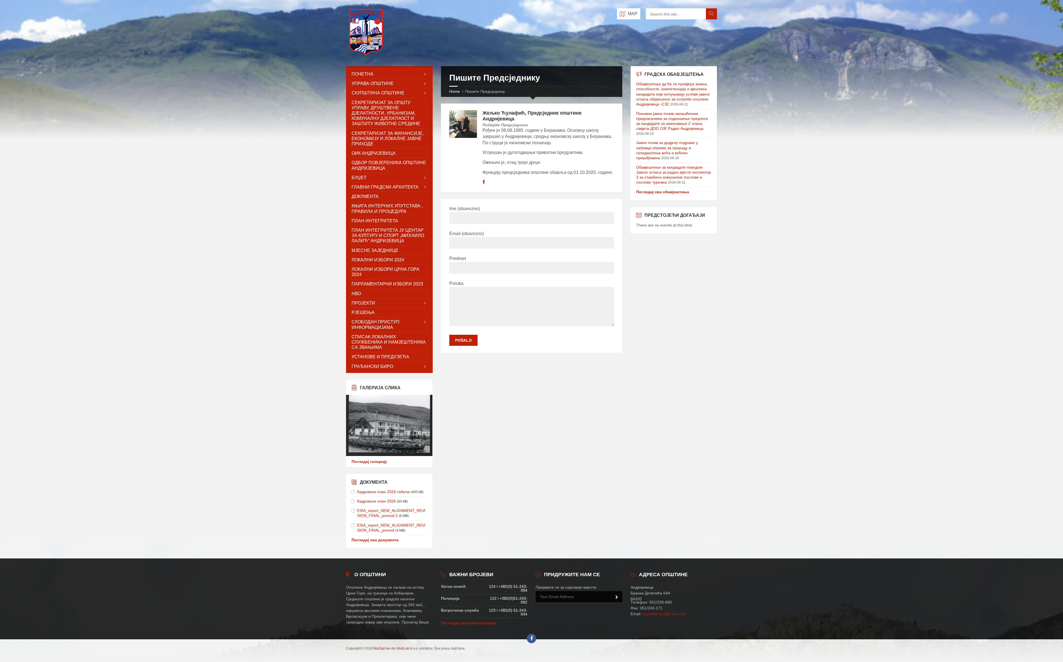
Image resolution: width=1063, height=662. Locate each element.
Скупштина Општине (378, 93)
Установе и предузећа (380, 356)
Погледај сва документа (375, 540)
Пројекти (363, 303)
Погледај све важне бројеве (468, 623)
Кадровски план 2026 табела (383, 492)
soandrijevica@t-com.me (664, 614)
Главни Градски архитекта (385, 187)
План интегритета (375, 220)
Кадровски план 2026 (376, 501)
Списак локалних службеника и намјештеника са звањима (389, 342)
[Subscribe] (617, 597)
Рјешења (363, 312)
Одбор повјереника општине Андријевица (389, 165)
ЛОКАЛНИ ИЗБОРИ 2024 (378, 259)
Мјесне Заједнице (375, 250)
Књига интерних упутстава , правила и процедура (387, 208)
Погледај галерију (369, 461)
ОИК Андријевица (374, 153)
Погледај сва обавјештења (662, 192)
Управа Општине (373, 83)
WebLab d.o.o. (408, 648)
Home (454, 91)
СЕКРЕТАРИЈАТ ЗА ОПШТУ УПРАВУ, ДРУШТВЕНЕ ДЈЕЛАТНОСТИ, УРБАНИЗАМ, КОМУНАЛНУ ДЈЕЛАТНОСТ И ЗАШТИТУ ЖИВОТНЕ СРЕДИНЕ (386, 113)
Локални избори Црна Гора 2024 (385, 272)
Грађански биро (372, 366)
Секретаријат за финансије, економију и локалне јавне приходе (388, 138)
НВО (356, 293)
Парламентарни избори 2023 (387, 284)
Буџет (359, 177)
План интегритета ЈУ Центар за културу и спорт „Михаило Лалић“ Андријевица (388, 235)
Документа (365, 196)
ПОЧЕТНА (362, 74)
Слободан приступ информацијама (375, 324)
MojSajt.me (381, 648)
